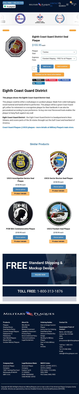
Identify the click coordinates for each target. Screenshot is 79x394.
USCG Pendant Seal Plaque (58, 229)
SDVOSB (24, 327)
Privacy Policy (26, 333)
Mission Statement (28, 329)
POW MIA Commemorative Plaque (20, 229)
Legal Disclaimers (27, 340)
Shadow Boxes (8, 327)
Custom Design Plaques (11, 331)
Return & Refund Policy (29, 336)
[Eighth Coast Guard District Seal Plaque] (15, 47)
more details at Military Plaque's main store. (55, 127)
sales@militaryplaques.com (68, 353)
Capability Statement (29, 331)
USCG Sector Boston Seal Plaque (58, 178)
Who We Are (26, 325)
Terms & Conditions (28, 338)
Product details (20, 194)
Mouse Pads (7, 340)
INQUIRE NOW (40, 275)
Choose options (20, 189)
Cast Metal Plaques (9, 338)
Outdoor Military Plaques (11, 342)
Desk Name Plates (9, 329)
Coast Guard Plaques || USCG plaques (19, 127)
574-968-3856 (66, 349)
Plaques (5, 325)
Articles (43, 346)
